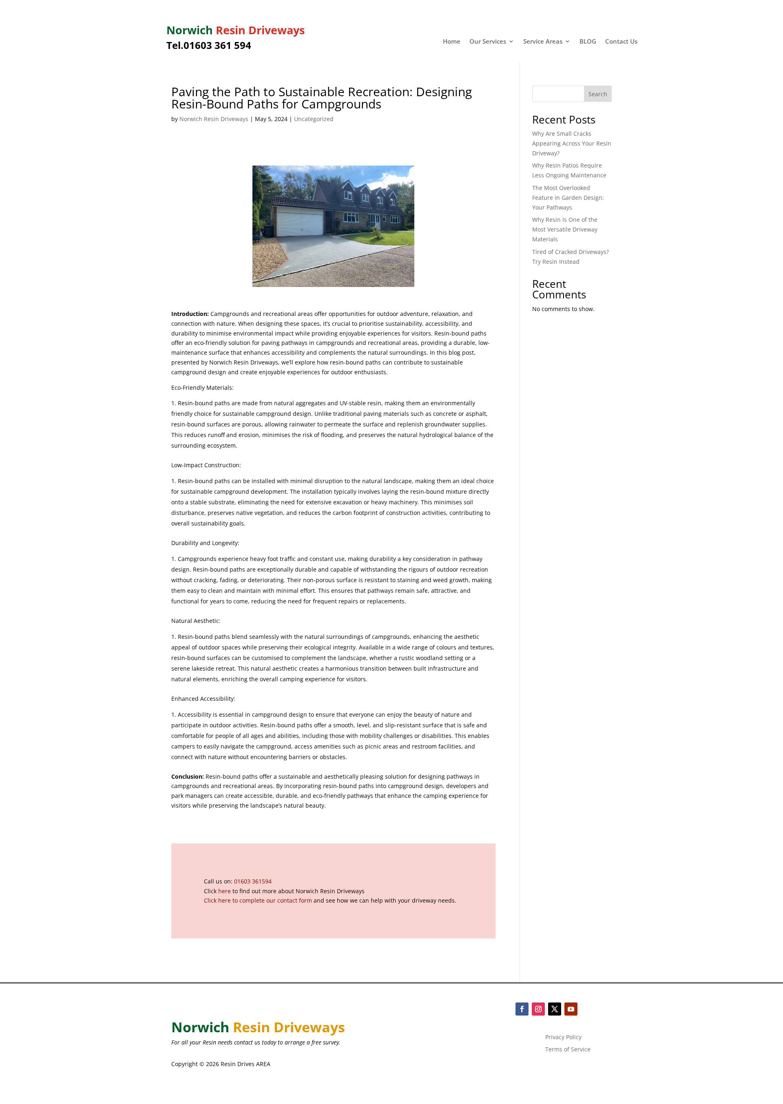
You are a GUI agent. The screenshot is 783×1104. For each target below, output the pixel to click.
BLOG (588, 41)
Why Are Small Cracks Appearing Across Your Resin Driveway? (571, 143)
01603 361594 (253, 881)
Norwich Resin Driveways (213, 119)
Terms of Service (568, 1050)
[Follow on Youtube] (570, 1009)
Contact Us (621, 41)
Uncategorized (314, 119)
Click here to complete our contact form (258, 900)
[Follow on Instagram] (538, 1009)
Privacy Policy (563, 1037)
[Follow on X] (554, 1009)
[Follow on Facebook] (522, 1009)
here (224, 891)
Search (597, 94)
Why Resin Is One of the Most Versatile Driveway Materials (564, 229)
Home (451, 41)
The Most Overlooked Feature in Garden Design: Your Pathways (568, 197)
